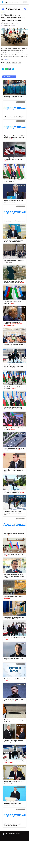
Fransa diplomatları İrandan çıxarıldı (14, 221)
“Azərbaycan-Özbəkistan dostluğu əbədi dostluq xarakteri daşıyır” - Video (13, 470)
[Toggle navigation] (3, 9)
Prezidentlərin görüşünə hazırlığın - (14, 597)
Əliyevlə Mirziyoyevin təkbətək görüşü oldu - (12, 387)
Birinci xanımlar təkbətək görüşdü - (14, 117)
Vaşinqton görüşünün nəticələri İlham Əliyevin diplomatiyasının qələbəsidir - (14, 137)
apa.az (6, 59)
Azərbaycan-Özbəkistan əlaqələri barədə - (13, 428)
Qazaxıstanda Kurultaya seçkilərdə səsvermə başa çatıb (14, 97)
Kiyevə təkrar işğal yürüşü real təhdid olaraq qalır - (14, 700)
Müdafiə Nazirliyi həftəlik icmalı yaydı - (14, 679)
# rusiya (8, 62)
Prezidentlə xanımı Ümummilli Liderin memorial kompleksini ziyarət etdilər (14, 513)
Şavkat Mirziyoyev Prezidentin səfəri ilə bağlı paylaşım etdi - (14, 449)
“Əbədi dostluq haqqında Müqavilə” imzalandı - (14, 302)
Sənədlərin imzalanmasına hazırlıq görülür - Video (14, 261)
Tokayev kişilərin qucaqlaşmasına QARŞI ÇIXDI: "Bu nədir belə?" (13, 240)
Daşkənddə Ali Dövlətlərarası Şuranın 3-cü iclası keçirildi (14, 345)
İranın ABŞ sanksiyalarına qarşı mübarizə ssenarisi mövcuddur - (13, 159)
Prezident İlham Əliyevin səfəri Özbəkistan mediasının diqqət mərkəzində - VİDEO (12, 803)
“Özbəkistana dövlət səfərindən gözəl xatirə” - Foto (14, 720)
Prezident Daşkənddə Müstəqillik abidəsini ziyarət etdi (13, 741)
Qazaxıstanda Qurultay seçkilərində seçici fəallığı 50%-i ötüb (14, 618)
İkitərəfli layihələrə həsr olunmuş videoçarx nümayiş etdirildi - (14, 282)
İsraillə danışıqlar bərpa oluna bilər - (14, 534)
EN (4, 12)
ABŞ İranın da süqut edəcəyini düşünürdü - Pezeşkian (12, 824)
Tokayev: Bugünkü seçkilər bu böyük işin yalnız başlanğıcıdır (14, 782)
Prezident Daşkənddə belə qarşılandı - (14, 638)
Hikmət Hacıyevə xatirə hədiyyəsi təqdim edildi (13, 659)
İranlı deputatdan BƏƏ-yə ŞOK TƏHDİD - (13, 323)
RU (2, 12)
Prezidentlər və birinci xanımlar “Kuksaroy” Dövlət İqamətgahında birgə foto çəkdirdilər (13, 366)
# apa (20, 62)
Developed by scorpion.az (19, 835)
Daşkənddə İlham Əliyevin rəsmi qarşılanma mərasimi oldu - (14, 491)
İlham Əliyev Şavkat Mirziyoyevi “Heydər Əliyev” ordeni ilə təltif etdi (14, 408)
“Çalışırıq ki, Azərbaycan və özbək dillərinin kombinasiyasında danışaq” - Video (14, 576)
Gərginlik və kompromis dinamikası (14, 554)
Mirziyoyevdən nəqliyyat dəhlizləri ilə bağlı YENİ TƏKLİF (14, 180)
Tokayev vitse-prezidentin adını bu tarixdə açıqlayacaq (13, 201)
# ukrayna (14, 62)
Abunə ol (25, 2)
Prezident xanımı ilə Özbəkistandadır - (14, 761)
